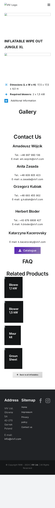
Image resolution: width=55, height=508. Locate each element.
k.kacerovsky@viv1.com (32, 241)
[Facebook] (40, 400)
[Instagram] (47, 400)
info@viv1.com (12, 438)
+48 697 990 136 (30, 155)
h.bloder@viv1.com (32, 224)
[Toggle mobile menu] (49, 4)
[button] (27, 100)
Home (24, 407)
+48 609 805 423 (30, 175)
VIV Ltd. (35, 465)
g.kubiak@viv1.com (32, 199)
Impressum (26, 412)
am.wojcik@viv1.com (32, 158)
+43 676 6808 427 (30, 220)
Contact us (26, 427)
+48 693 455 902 (30, 195)
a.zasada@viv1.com (32, 179)
